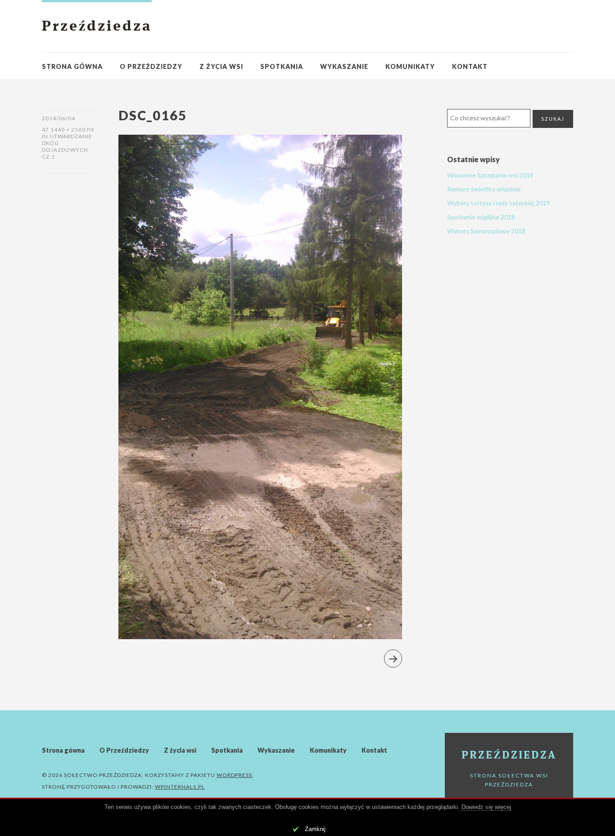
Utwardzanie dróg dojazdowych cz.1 (67, 146)
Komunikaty (410, 66)
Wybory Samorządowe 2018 (486, 231)
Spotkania (281, 66)
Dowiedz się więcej (486, 807)
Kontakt (470, 66)
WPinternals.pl (180, 786)
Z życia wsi (221, 66)
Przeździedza (97, 27)
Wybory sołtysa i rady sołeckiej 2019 (498, 203)
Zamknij (315, 829)
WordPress (234, 775)
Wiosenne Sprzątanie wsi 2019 (490, 175)
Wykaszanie (344, 66)
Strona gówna (72, 66)
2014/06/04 (58, 118)
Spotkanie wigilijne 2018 (481, 217)
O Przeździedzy (151, 66)
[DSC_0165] (260, 636)
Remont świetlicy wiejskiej (483, 189)
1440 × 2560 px (72, 129)
